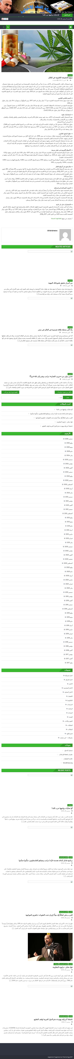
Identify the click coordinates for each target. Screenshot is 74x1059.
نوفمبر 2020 (69, 551)
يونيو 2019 (70, 617)
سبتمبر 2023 (69, 472)
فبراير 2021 (69, 538)
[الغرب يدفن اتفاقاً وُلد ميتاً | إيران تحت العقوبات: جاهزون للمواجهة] (36, 895)
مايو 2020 (70, 571)
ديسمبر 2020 (69, 547)
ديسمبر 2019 (69, 592)
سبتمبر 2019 (69, 605)
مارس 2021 (69, 534)
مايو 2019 (70, 621)
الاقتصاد (70, 75)
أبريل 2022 (69, 489)
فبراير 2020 (69, 584)
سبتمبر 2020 (69, 559)
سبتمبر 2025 (69, 439)
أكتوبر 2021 (69, 505)
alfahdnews (52, 230)
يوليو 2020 (69, 567)
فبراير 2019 (69, 634)
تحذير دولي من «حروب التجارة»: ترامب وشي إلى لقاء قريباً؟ (51, 376)
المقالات (70, 729)
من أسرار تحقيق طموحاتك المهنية (60, 283)
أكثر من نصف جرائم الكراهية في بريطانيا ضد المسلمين (62, 392)
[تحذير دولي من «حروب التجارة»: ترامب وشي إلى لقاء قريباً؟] (37, 358)
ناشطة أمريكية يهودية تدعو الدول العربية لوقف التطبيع (57, 426)
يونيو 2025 (69, 447)
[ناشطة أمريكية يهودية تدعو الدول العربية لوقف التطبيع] (36, 999)
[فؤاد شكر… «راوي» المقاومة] (36, 947)
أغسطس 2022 (68, 484)
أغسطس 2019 (68, 609)
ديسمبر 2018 (69, 642)
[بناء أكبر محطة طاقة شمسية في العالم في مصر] (37, 311)
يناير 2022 (70, 493)
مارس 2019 (69, 630)
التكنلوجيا (70, 700)
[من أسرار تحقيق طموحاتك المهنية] (37, 264)
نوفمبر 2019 (69, 596)
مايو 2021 (70, 526)
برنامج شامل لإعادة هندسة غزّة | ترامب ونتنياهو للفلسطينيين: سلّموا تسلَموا (51, 414)
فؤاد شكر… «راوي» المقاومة (65, 422)
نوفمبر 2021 (69, 501)
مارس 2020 (69, 580)
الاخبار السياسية (68, 688)
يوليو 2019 (70, 613)
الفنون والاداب (69, 721)
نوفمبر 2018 (69, 646)
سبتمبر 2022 (69, 480)
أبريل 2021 (69, 530)
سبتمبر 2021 (69, 509)
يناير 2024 (69, 455)
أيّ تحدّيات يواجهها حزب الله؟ (51, 15)
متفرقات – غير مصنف (66, 738)
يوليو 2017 (70, 663)
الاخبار (71, 684)
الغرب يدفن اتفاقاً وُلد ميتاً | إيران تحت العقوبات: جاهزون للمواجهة (54, 418)
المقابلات (70, 725)
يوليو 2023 (69, 476)
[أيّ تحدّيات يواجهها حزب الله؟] (36, 788)
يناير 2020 (70, 588)
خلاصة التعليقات (68, 759)
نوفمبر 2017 (69, 654)
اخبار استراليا (69, 675)
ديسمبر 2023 (69, 460)
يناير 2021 (70, 542)
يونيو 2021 (70, 522)
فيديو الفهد (70, 734)
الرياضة (70, 709)
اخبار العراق (69, 680)
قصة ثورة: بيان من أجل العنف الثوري (9, 392)
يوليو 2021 (70, 518)
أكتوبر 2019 (69, 600)
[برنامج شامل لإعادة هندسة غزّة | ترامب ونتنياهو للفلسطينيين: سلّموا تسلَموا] (36, 840)
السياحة (70, 713)
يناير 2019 (70, 638)
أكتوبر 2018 (69, 650)
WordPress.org (68, 763)
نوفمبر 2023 (69, 464)
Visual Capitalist (56, 219)
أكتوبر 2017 (69, 659)
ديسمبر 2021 (69, 497)
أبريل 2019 (69, 625)
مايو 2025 (70, 451)
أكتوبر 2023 (69, 468)
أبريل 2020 (69, 576)
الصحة (71, 717)
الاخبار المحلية (69, 692)
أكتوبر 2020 (69, 555)
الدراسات (70, 705)
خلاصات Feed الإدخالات (66, 755)
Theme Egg (66, 1057)
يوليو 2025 (69, 443)
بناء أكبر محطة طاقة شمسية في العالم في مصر (55, 330)
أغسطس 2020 (68, 563)
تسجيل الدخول (68, 750)
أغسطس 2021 (68, 513)
